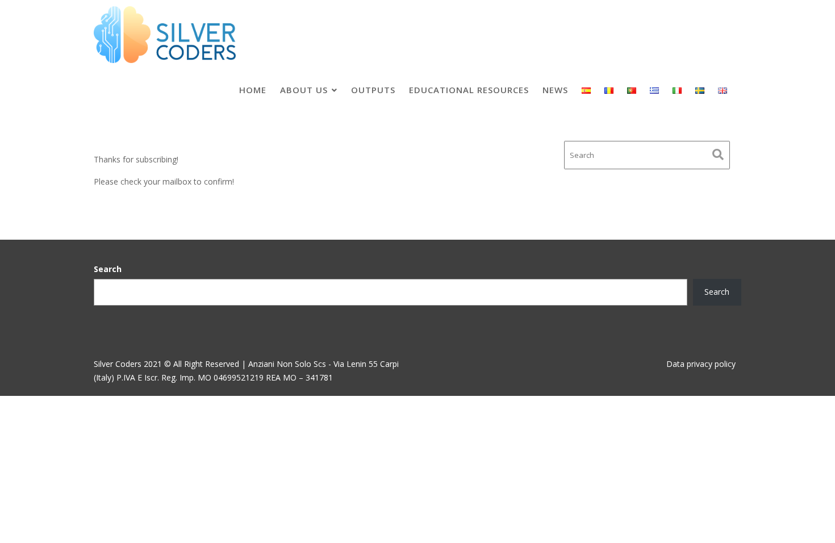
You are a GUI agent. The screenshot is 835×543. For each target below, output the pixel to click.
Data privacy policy (701, 363)
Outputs (373, 89)
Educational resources (469, 89)
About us (304, 89)
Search (108, 269)
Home (252, 89)
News (555, 89)
